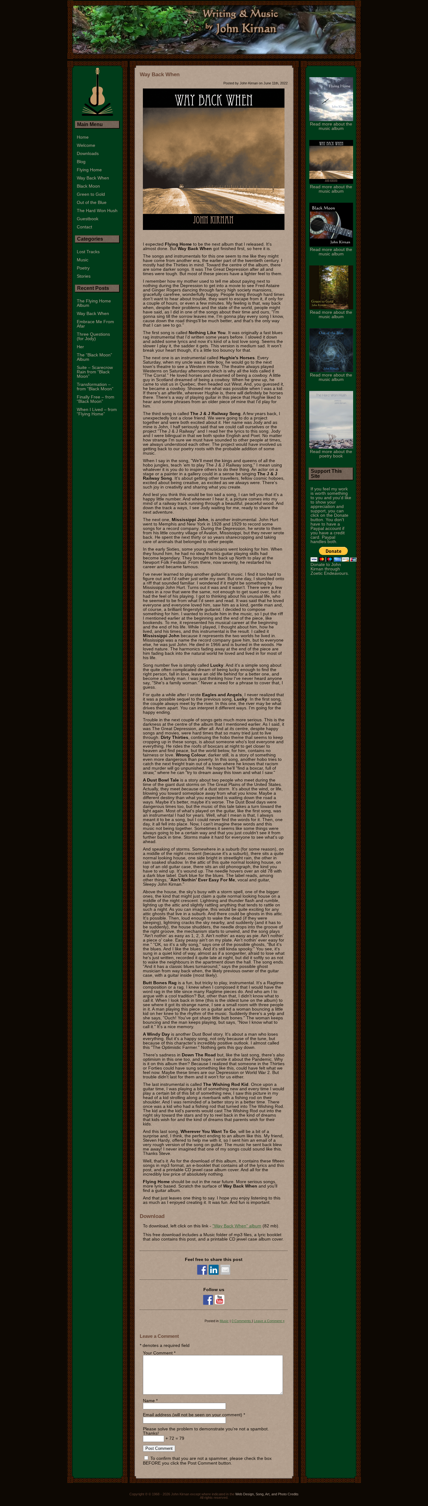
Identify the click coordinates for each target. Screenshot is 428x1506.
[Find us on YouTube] (220, 1300)
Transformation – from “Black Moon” (95, 386)
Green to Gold (91, 194)
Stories (84, 276)
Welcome (86, 145)
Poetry (83, 267)
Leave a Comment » (269, 1321)
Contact (84, 226)
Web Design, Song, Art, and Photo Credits (267, 1494)
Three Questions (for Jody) (93, 336)
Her (80, 346)
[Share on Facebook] (202, 1270)
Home (83, 137)
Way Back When (160, 74)
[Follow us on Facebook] (208, 1300)
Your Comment (158, 1352)
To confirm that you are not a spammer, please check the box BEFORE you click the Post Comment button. (207, 1461)
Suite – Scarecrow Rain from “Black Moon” (95, 372)
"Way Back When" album (236, 1225)
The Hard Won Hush (97, 210)
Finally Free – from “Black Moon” (95, 399)
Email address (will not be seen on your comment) (192, 1414)
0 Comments (242, 1321)
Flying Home (89, 169)
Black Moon (88, 186)
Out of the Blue (92, 202)
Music (224, 1321)
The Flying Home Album (94, 303)
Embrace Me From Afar (95, 323)
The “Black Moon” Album (94, 357)
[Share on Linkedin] (214, 1270)
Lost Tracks (88, 251)
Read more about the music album (331, 126)
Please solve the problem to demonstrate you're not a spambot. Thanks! (206, 1431)
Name (149, 1400)
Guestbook (87, 218)
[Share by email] (225, 1270)
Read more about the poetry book (331, 453)
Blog (81, 161)
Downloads (88, 153)
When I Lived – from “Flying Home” (97, 411)
